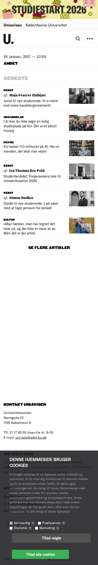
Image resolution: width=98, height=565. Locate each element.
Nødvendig (24, 523)
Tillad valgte (51, 538)
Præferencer (53, 523)
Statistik (22, 528)
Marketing (48, 528)
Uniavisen (13, 25)
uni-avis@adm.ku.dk (31, 437)
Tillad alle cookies (40, 554)
